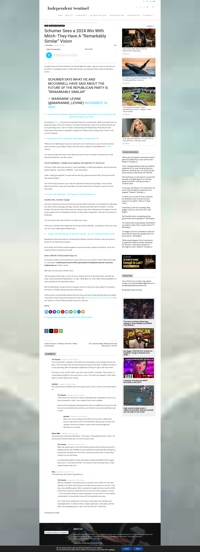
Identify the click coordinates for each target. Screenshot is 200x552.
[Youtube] (154, 1)
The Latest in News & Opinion (57, 25)
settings (111, 550)
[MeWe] (79, 312)
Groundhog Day (133, 15)
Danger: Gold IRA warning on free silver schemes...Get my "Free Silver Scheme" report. (81, 234)
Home (60, 15)
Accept (126, 549)
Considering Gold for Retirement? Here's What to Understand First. (73, 138)
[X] (150, 1)
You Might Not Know (98, 15)
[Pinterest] (147, 1)
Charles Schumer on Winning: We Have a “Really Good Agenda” (60, 345)
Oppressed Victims (116, 15)
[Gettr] (62, 312)
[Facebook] (143, 1)
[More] (83, 312)
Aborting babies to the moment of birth (99, 298)
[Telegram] (67, 312)
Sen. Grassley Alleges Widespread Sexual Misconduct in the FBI (103, 345)
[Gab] (58, 312)
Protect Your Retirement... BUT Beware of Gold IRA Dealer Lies (71, 194)
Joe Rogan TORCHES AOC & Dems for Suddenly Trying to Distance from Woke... (138, 353)
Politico (57, 122)
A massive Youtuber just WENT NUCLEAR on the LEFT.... (136, 381)
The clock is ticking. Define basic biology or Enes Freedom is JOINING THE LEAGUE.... (138, 323)
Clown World (81, 15)
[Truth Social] (54, 312)
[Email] (71, 312)
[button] (153, 7)
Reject (138, 549)
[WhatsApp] (61, 331)
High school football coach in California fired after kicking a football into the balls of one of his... (138, 410)
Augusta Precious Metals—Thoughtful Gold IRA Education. (70, 317)
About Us (69, 15)
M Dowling (49, 45)
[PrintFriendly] (75, 312)
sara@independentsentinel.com (92, 543)
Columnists (147, 15)
